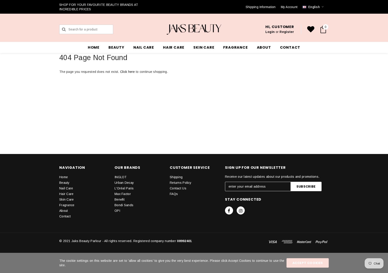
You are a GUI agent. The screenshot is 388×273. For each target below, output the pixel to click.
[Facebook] (229, 210)
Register (287, 32)
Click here (128, 72)
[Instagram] (241, 210)
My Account (289, 7)
